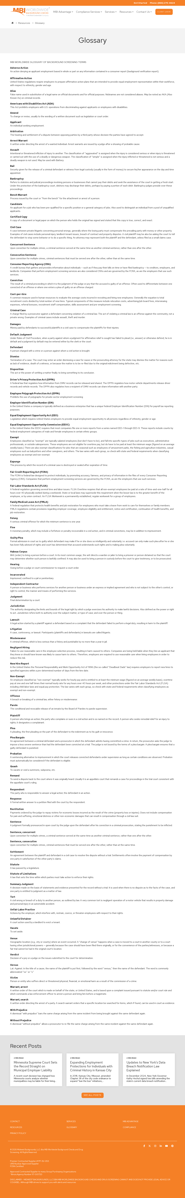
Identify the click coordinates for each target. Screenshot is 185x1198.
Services (110, 11)
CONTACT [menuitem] (15, 1121)
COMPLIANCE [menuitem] (129, 1127)
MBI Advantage (62, 11)
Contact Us (143, 11)
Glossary (40, 23)
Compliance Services (88, 11)
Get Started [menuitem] (140, 3)
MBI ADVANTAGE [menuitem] (130, 1121)
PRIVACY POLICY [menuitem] (18, 1133)
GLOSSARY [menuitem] (71, 1127)
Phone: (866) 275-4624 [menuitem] (162, 3)
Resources (126, 11)
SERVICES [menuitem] (71, 1121)
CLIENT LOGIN (164, 12)
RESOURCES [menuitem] (16, 1127)
